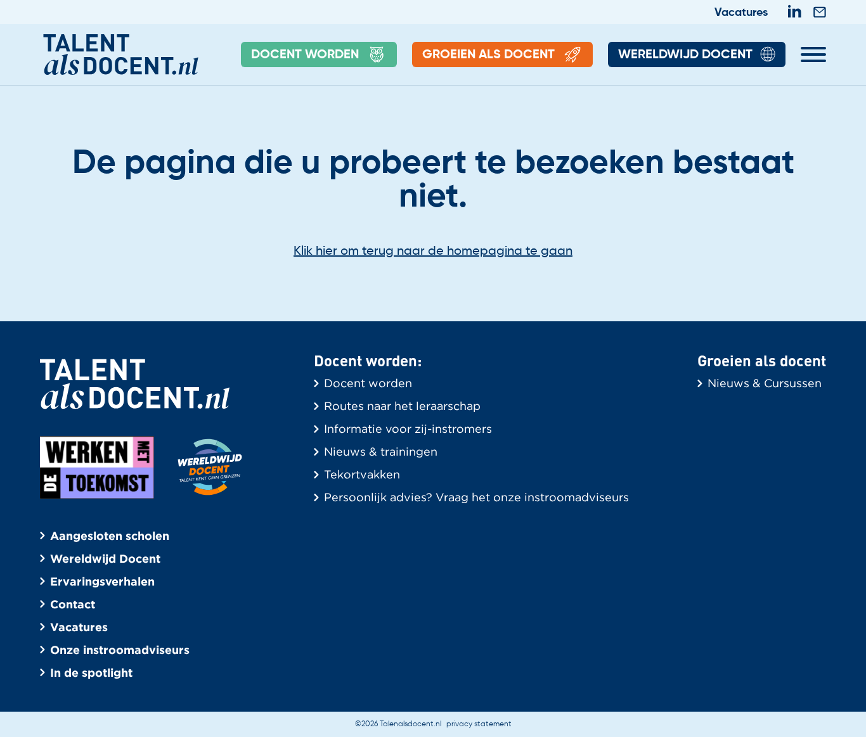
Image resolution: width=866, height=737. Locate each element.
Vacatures (741, 12)
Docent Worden (305, 55)
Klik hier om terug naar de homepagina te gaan (433, 251)
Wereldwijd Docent (685, 55)
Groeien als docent (488, 55)
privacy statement (479, 724)
